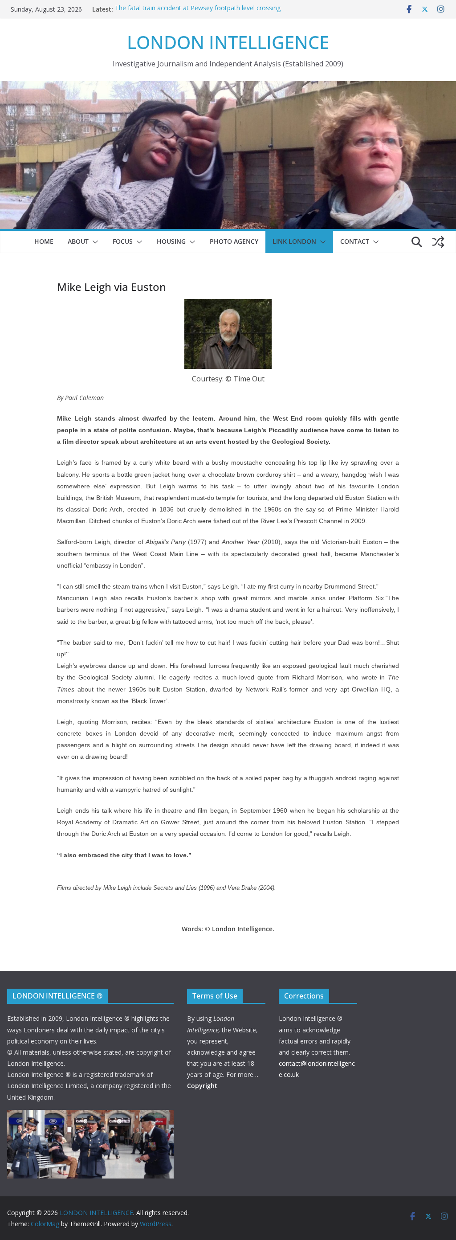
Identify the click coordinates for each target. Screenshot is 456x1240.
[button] (93, 242)
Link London (294, 241)
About (78, 241)
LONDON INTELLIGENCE (228, 42)
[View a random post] (438, 242)
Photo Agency (234, 241)
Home (43, 241)
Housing (171, 241)
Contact (354, 241)
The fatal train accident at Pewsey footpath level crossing (198, 9)
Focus (123, 241)
